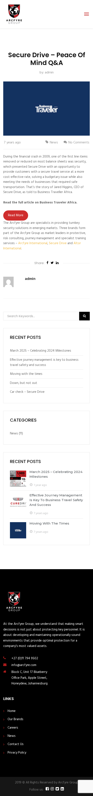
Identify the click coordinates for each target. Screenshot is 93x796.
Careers (13, 727)
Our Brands (15, 719)
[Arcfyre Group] (14, 14)
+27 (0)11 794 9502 (24, 658)
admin (49, 72)
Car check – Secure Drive (27, 392)
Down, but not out (23, 383)
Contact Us (16, 744)
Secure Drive (58, 243)
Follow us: (36, 789)
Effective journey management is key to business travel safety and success (44, 362)
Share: (39, 263)
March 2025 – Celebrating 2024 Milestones (40, 350)
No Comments (78, 142)
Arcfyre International (32, 243)
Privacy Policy (17, 752)
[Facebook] (47, 263)
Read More (15, 215)
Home (12, 711)
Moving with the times (26, 374)
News (54, 142)
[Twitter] (52, 263)
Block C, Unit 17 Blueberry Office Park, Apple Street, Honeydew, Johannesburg (29, 677)
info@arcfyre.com (23, 665)
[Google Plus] (57, 263)
